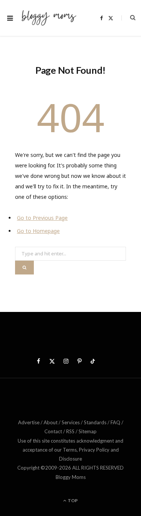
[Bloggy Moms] (49, 18)
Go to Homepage (38, 230)
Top (72, 500)
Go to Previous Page (42, 217)
